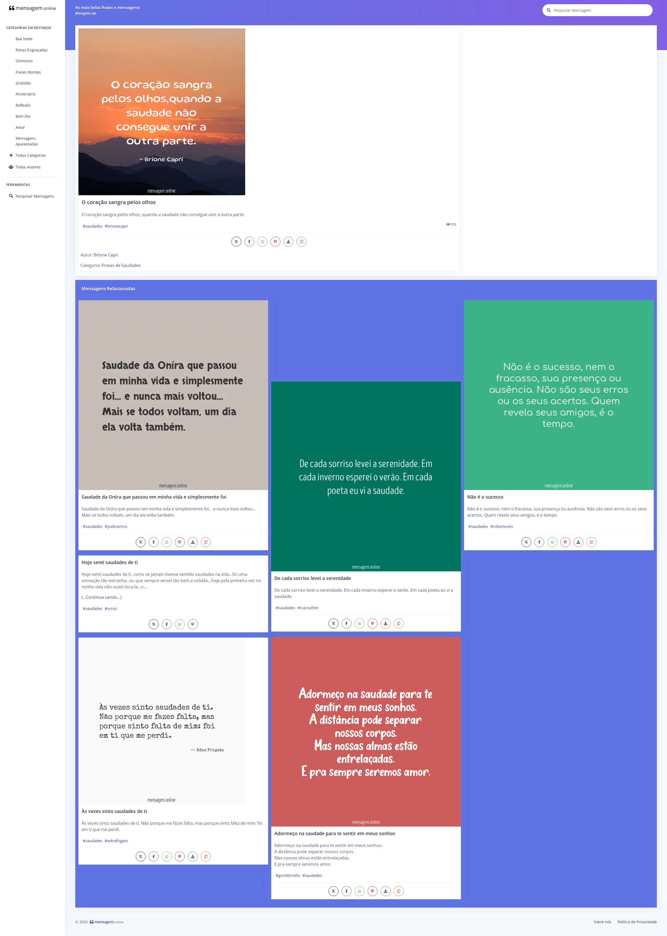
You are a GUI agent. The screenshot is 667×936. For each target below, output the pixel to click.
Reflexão (23, 105)
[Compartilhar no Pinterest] (275, 242)
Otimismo (24, 60)
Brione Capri (106, 255)
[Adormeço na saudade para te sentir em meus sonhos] (366, 731)
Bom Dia (23, 116)
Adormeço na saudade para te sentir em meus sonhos (334, 833)
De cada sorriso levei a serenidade (312, 578)
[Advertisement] (558, 64)
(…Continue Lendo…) (102, 597)
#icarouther (308, 607)
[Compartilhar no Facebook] (249, 242)
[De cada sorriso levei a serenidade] (366, 476)
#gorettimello (288, 875)
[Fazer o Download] (268, 111)
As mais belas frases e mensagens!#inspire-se (107, 10)
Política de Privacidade (637, 921)
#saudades (92, 226)
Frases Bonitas (28, 72)
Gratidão (23, 83)
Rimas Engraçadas (32, 49)
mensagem (35, 7)
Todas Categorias (31, 155)
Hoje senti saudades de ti (110, 562)
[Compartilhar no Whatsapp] (262, 242)
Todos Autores (28, 166)
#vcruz (111, 608)
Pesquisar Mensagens (35, 196)
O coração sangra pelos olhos (119, 202)
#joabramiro (116, 526)
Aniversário (25, 93)
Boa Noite (24, 38)
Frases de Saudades (121, 265)
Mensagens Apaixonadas (27, 141)
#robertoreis (501, 526)
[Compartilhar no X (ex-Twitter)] (236, 242)
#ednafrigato (116, 840)
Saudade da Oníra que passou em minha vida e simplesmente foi (154, 496)
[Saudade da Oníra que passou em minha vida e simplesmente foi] (173, 394)
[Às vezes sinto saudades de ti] (161, 720)
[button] (301, 242)
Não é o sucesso (485, 496)
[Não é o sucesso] (559, 394)
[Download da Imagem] (288, 242)
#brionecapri (116, 226)
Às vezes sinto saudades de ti (114, 811)
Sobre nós (602, 921)
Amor (20, 127)
